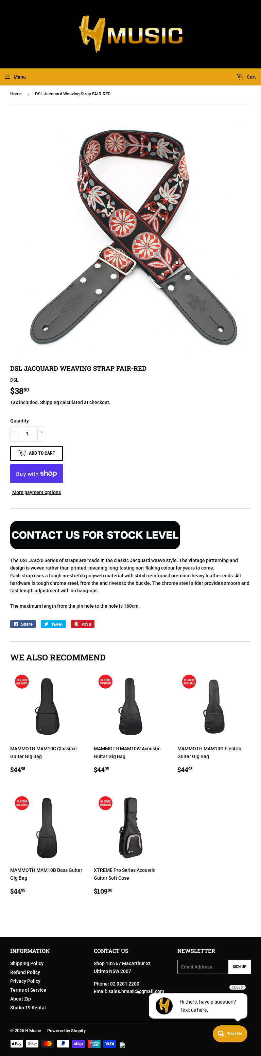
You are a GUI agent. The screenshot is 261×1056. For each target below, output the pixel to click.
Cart (251, 77)
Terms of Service (28, 990)
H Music (33, 1030)
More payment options (36, 492)
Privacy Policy (25, 981)
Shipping (49, 402)
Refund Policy (25, 972)
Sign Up (239, 966)
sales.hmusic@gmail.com (136, 991)
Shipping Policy (27, 963)
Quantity (19, 420)
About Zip (20, 999)
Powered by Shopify (66, 1030)
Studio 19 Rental (28, 1007)
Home (16, 93)
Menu (20, 77)
